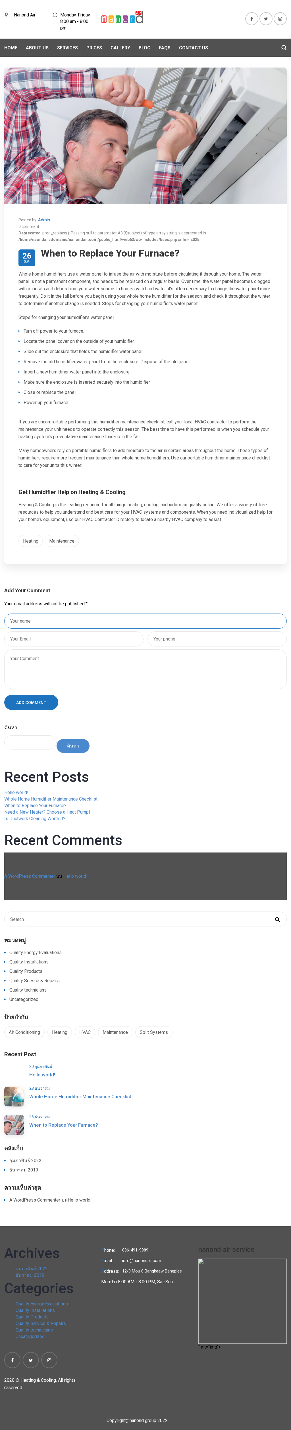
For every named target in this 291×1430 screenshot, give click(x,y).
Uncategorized (23, 999)
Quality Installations (29, 962)
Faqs (165, 48)
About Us (37, 48)
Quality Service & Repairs (34, 980)
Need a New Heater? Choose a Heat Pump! (47, 812)
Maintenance (61, 541)
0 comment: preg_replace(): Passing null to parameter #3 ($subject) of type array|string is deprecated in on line (112, 233)
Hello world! (16, 792)
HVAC (85, 1032)
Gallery (120, 48)
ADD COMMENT (31, 702)
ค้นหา (10, 727)
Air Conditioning (24, 1032)
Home (10, 48)
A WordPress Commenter (29, 876)
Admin (44, 220)
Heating (30, 541)
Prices (94, 48)
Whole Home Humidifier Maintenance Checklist (50, 799)
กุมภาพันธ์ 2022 (25, 1160)
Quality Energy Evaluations (35, 952)
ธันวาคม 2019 (23, 1170)
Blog (144, 48)
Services (67, 48)
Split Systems (154, 1032)
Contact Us (193, 48)
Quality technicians (28, 990)
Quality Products (25, 971)
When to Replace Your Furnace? (35, 805)
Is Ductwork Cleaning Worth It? (34, 818)
